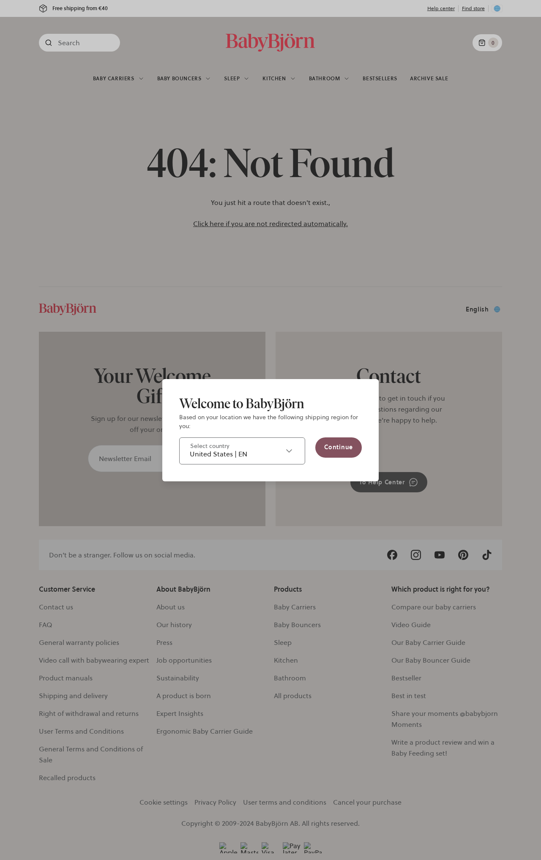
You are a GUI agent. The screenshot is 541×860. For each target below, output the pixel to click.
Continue (338, 447)
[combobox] (242, 450)
